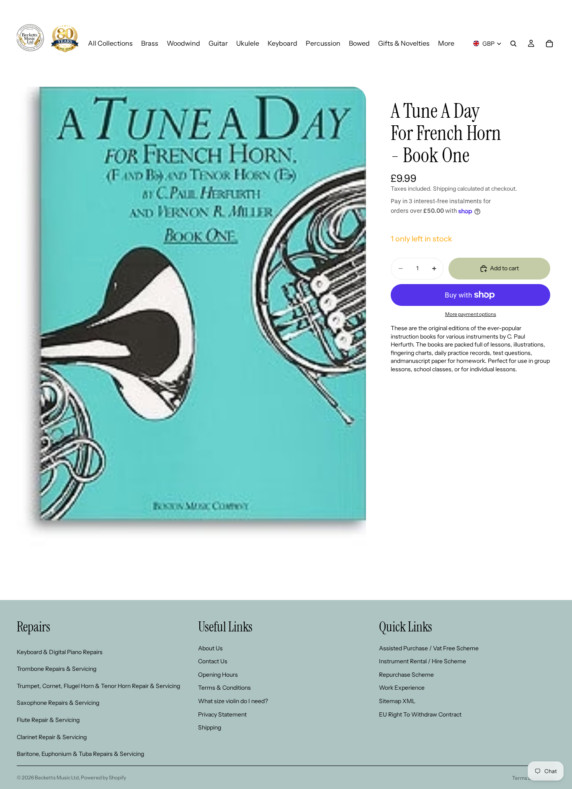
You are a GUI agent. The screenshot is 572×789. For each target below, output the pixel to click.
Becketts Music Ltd (57, 777)
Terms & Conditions (224, 687)
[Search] (513, 43)
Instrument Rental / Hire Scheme (422, 661)
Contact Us (212, 661)
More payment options (470, 314)
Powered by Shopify (103, 777)
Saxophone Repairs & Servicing (58, 702)
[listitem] (446, 43)
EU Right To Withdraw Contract (420, 714)
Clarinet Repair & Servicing (52, 736)
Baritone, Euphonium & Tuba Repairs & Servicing (80, 754)
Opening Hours (218, 674)
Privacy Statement (222, 714)
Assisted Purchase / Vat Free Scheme (429, 648)
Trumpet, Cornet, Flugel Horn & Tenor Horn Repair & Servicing (98, 685)
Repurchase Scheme (406, 674)
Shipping (209, 727)
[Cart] (549, 43)
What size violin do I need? (233, 701)
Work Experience (402, 687)
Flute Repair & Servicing (48, 720)
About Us (210, 648)
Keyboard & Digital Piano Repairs (60, 651)
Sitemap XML (397, 701)
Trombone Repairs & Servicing (56, 669)
